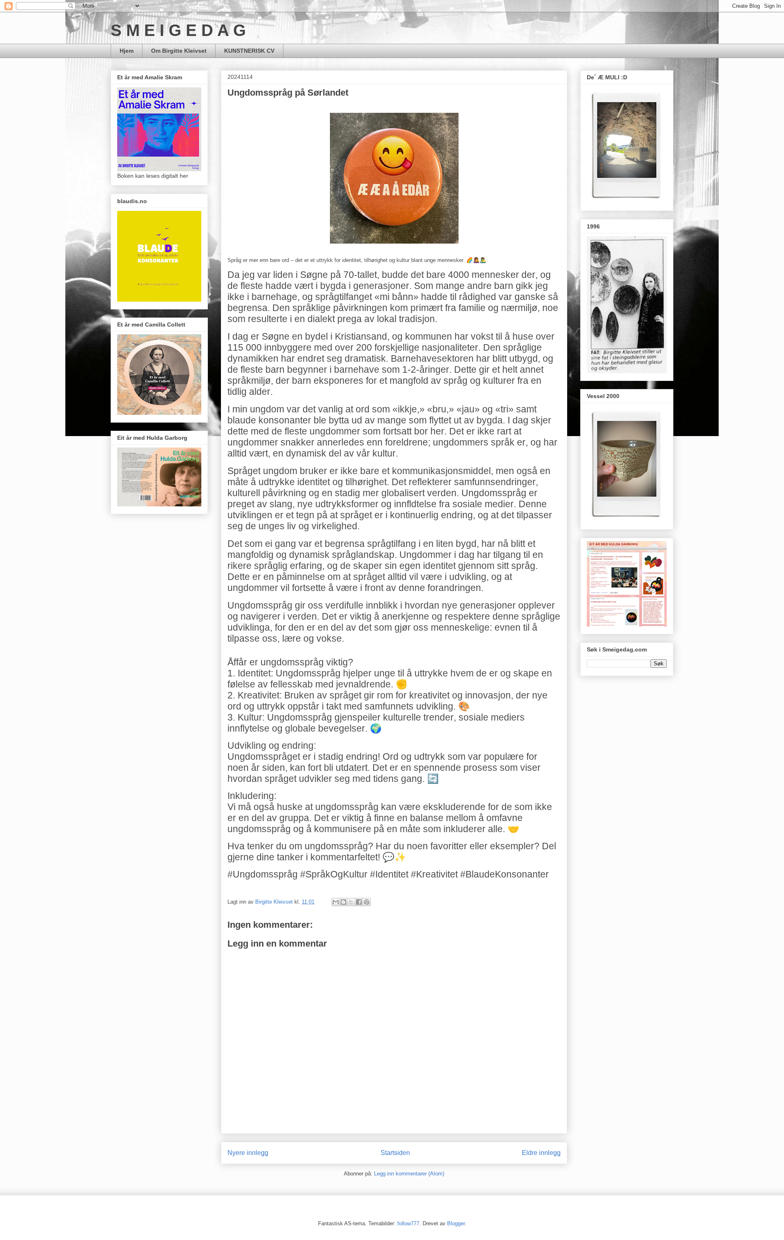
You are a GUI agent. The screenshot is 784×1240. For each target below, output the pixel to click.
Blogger (456, 1223)
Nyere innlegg (247, 1152)
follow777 (408, 1223)
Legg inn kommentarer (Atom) (409, 1174)
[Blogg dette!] (343, 902)
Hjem (127, 50)
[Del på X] (351, 902)
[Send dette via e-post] (336, 902)
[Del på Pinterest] (367, 902)
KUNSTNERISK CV (249, 50)
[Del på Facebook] (359, 902)
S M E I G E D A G (178, 30)
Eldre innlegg (541, 1152)
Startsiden (395, 1152)
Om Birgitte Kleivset (179, 50)
